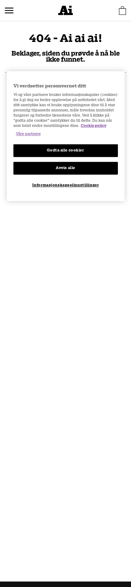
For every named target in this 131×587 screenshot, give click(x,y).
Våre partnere (28, 134)
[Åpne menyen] (9, 11)
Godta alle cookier (65, 150)
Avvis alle (65, 168)
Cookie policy (93, 126)
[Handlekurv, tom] (122, 11)
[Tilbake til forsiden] (65, 10)
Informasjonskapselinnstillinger (65, 185)
